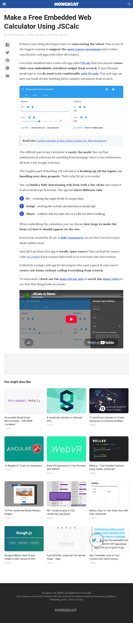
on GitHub (33, 257)
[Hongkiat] (66, 4)
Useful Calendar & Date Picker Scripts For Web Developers (72, 140)
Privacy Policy (76, 599)
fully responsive (72, 237)
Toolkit (31, 34)
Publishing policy (58, 599)
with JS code (89, 73)
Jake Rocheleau (15, 34)
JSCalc (86, 63)
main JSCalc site (71, 279)
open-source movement (84, 49)
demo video (111, 279)
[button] (7, 44)
